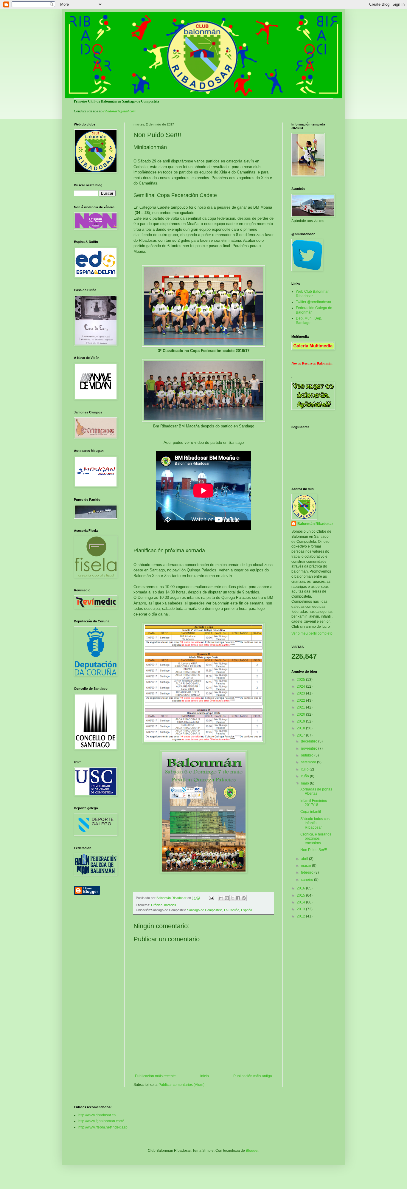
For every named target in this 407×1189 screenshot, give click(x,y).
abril (305, 859)
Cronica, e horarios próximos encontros (315, 838)
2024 (301, 686)
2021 (301, 707)
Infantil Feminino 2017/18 (313, 803)
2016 (301, 888)
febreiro (307, 872)
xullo (305, 769)
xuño (305, 776)
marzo (306, 866)
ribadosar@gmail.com (119, 111)
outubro (307, 755)
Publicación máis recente (155, 1076)
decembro (309, 741)
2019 (301, 721)
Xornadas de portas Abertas (316, 791)
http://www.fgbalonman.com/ (101, 1121)
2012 (301, 916)
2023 (301, 693)
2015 (301, 895)
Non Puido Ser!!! (313, 850)
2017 (301, 735)
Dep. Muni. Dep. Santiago (309, 320)
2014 (301, 902)
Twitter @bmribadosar (313, 302)
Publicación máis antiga (252, 1076)
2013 (301, 909)
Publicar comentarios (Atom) (181, 1085)
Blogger (252, 1150)
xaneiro (307, 880)
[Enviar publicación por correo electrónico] (211, 898)
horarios (170, 905)
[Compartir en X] (232, 898)
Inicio (204, 1076)
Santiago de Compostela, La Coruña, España (219, 910)
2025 (301, 680)
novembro (309, 748)
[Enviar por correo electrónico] (221, 898)
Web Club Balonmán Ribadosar (313, 293)
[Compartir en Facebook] (238, 898)
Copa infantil (310, 812)
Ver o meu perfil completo (312, 633)
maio (305, 783)
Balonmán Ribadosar (315, 524)
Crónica (156, 905)
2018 (301, 728)
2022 (301, 700)
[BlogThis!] (227, 898)
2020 (301, 714)
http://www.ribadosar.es (97, 1115)
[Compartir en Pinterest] (244, 898)
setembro (309, 762)
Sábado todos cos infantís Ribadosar (315, 823)
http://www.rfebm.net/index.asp (103, 1127)
